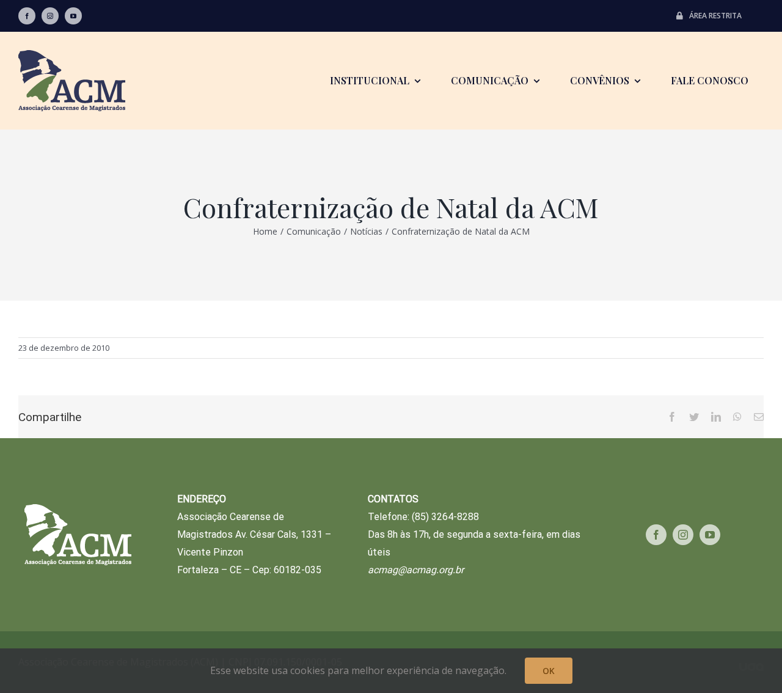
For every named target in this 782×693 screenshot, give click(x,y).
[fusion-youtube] (73, 15)
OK (549, 670)
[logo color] (71, 55)
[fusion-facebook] (26, 15)
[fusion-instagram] (50, 15)
